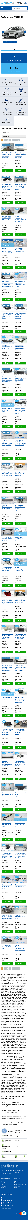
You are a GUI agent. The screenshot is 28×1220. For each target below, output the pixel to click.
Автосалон (17, 1181)
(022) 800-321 (8, 1205)
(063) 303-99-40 (7, 1200)
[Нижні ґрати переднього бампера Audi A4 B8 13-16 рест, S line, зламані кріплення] (7, 435)
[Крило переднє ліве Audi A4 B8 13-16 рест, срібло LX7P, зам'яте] (20, 179)
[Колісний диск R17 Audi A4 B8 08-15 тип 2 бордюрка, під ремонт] (20, 243)
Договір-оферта (5, 1209)
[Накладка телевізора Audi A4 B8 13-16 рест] (7, 339)
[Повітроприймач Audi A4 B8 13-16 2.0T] (7, 940)
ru (24, 3)
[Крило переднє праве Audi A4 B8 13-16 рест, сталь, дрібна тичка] (20, 593)
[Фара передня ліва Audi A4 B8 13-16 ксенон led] (20, 466)
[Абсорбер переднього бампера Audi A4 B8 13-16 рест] (7, 755)
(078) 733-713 (7, 1203)
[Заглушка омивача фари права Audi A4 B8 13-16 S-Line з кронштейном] (20, 692)
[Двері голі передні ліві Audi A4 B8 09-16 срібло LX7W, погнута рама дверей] (20, 147)
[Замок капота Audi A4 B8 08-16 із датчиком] (7, 879)
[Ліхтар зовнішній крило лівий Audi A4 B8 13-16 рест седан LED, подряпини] (7, 593)
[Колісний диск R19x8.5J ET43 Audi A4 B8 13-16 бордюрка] (20, 500)
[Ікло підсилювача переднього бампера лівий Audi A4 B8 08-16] (20, 276)
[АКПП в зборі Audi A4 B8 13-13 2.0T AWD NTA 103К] (7, 211)
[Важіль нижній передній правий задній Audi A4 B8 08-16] (20, 339)
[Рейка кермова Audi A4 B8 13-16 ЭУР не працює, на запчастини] (20, 308)
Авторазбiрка (17, 1179)
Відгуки (2, 1181)
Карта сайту (4, 1187)
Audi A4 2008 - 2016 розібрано (14, 58)
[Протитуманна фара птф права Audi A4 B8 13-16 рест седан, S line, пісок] (7, 724)
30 (18, 140)
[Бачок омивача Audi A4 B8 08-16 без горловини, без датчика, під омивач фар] (7, 628)
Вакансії (3, 1183)
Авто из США (17, 1178)
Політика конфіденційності (7, 1208)
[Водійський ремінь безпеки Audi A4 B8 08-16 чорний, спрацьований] (7, 179)
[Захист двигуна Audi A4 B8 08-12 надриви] (20, 787)
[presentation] (3, 32)
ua (26, 3)
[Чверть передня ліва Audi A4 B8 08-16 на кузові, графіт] (20, 724)
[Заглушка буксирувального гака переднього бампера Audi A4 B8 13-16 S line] (20, 940)
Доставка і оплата (5, 1178)
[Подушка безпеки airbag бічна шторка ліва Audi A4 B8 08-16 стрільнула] (20, 848)
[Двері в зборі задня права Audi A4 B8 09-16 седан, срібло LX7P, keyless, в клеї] (20, 628)
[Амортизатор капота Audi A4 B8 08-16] (20, 910)
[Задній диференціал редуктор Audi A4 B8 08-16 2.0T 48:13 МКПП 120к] (20, 211)
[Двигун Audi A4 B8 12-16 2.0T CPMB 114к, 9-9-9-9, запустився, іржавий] (7, 147)
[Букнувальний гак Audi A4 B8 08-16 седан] (7, 817)
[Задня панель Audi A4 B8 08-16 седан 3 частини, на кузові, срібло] (7, 910)
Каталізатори (17, 1183)
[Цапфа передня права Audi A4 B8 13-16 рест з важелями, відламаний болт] (7, 466)
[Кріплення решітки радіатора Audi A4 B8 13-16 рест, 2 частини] (20, 403)
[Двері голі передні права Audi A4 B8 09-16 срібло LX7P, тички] (20, 371)
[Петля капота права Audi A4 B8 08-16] (20, 879)
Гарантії (3, 1179)
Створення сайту (5, 1218)
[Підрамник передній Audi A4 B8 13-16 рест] (7, 787)
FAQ (2, 1184)
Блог (15, 1187)
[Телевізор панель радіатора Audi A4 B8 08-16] (7, 531)
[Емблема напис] (20, 435)
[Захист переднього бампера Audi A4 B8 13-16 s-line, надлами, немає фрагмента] (7, 660)
